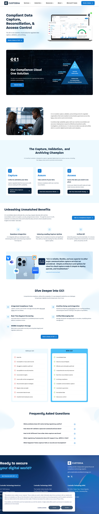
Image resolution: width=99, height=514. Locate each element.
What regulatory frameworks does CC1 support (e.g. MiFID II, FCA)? (46, 438)
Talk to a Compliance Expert (82, 217)
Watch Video (18, 85)
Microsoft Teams (72, 3)
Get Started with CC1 (8, 476)
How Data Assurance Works (48, 191)
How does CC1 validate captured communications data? (42, 429)
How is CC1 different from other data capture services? (42, 433)
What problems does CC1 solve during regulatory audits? (43, 424)
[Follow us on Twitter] (72, 476)
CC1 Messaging (71, 308)
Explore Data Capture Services (16, 190)
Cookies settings (42, 507)
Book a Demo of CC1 (14, 40)
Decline (67, 507)
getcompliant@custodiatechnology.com (79, 472)
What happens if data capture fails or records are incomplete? (45, 443)
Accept (54, 507)
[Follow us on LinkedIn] (69, 476)
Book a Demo (87, 3)
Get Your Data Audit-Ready (77, 191)
